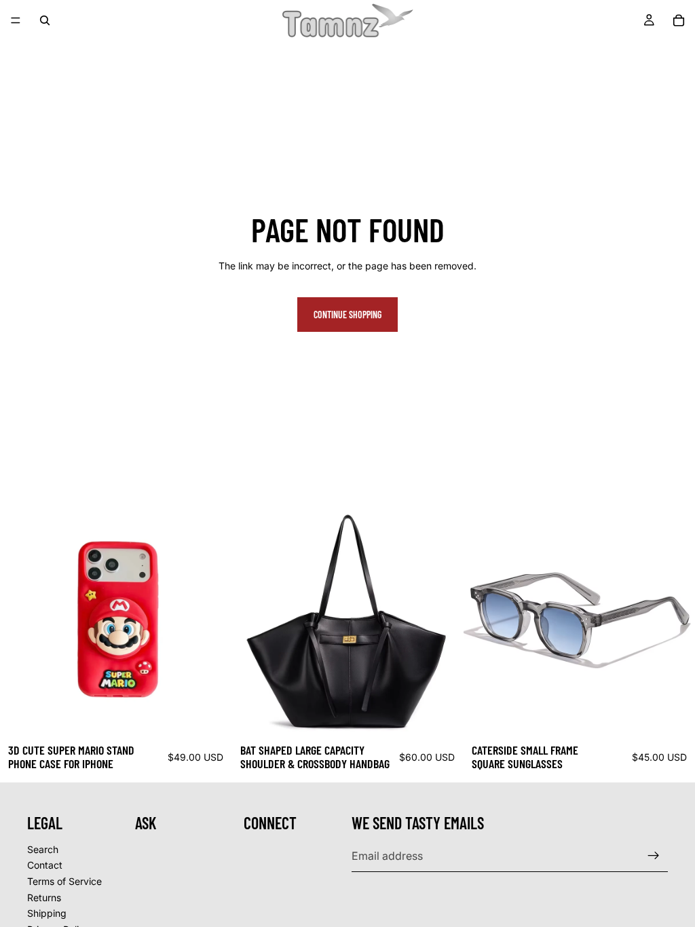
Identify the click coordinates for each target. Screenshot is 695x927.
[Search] (45, 20)
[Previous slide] (20, 620)
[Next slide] (211, 620)
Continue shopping (347, 314)
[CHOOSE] (210, 714)
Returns (44, 897)
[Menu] (15, 20)
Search (42, 848)
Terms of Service (64, 881)
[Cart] (679, 20)
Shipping (47, 913)
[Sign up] (653, 855)
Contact (44, 865)
